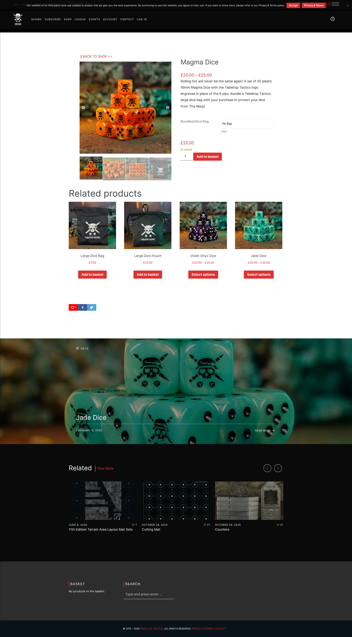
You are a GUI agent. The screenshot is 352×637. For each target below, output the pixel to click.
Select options (203, 274)
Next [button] (167, 108)
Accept (293, 5)
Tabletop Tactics (151, 628)
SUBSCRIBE (53, 19)
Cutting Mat (151, 530)
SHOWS (36, 19)
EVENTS (94, 19)
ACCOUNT (110, 19)
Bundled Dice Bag (195, 121)
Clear (224, 131)
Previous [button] (83, 108)
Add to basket (208, 156)
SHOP (68, 19)
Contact (220, 628)
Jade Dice (91, 417)
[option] (103, 510)
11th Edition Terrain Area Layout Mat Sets (101, 530)
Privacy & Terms (202, 628)
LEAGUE (80, 19)
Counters (222, 530)
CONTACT (127, 19)
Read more (263, 430)
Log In (142, 19)
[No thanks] (347, 5)
